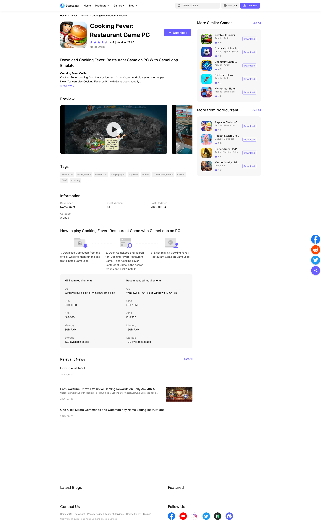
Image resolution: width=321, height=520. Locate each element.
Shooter (227, 152)
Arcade (84, 15)
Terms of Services (114, 514)
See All (256, 22)
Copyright (79, 514)
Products (100, 5)
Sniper (236, 152)
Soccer (235, 51)
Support (147, 514)
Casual (218, 138)
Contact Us (66, 514)
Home (87, 5)
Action (227, 38)
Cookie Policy (133, 514)
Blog (131, 5)
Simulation (229, 91)
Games (118, 5)
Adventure (220, 165)
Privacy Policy (94, 514)
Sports (227, 51)
